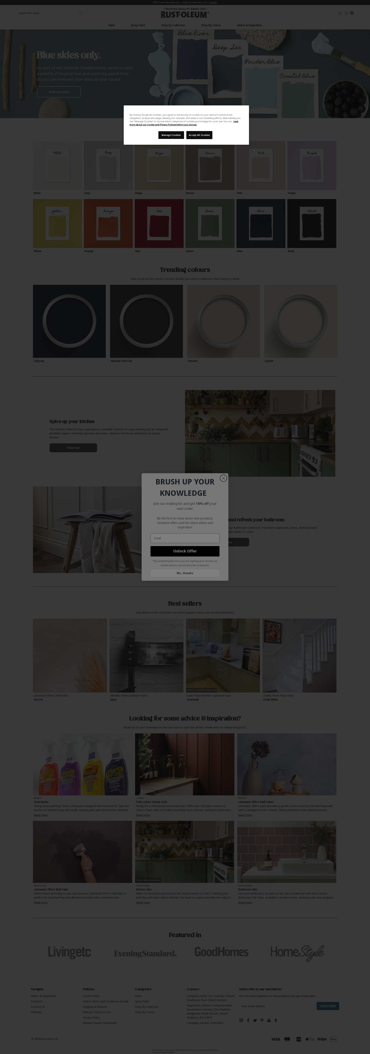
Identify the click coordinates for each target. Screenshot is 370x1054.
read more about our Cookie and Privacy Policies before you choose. (184, 123)
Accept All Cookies (199, 135)
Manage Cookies (171, 135)
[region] (186, 125)
